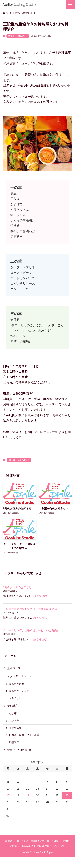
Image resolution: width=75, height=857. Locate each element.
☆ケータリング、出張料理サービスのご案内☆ (31, 630)
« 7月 (6, 816)
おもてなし (15, 698)
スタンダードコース (19, 676)
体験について (37, 841)
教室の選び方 (28, 845)
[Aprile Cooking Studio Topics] (19, 4)
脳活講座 (14, 742)
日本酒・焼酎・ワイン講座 (24, 735)
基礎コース (14, 668)
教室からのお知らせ (17, 36)
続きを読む (40, 595)
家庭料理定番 (16, 684)
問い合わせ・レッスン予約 (51, 845)
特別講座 (12, 705)
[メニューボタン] (70, 4)
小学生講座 (15, 728)
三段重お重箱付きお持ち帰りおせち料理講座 (30, 608)
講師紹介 (10, 841)
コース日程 (52, 841)
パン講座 (14, 720)
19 (27, 795)
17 (8, 795)
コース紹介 (22, 841)
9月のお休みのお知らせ (17, 587)
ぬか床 (13, 713)
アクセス (14, 845)
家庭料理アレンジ (19, 691)
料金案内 (65, 841)
